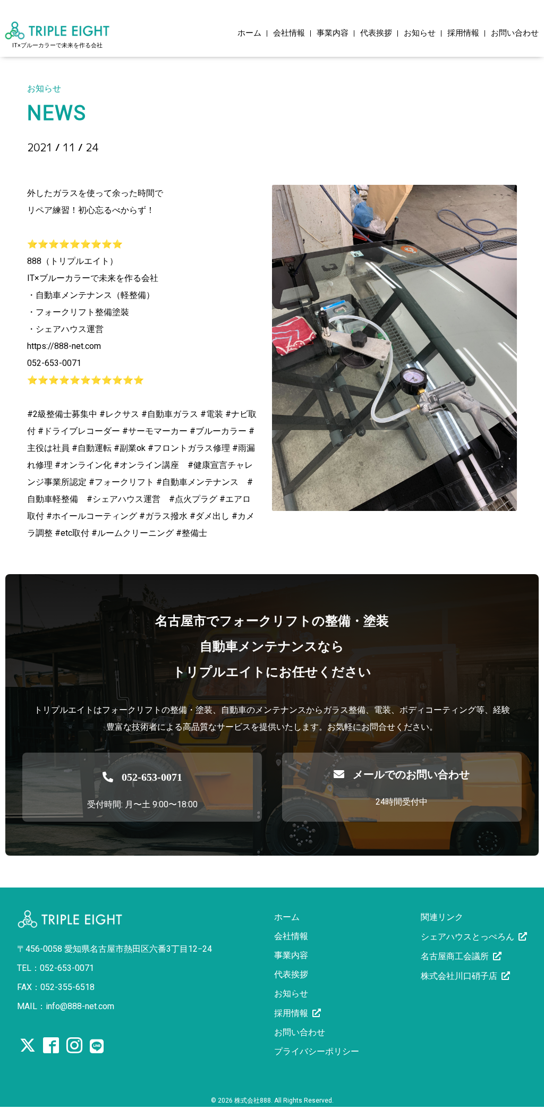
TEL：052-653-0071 (55, 968)
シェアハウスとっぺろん (467, 937)
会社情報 (289, 33)
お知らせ (420, 33)
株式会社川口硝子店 (459, 976)
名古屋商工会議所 (455, 956)
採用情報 (463, 33)
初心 (43, 166)
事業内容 (332, 33)
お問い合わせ (515, 33)
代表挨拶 (376, 33)
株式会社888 (252, 1100)
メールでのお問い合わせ (411, 774)
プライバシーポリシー (316, 1051)
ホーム (249, 33)
